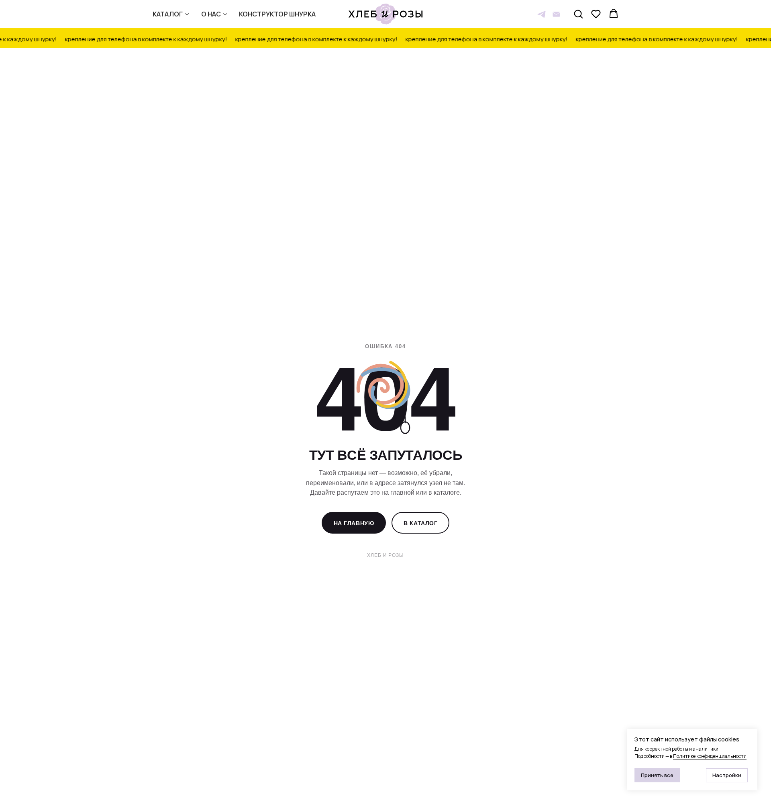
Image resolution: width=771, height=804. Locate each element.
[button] (578, 13)
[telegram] (541, 14)
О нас (211, 14)
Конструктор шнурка (277, 14)
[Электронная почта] (556, 14)
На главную (354, 523)
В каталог (420, 523)
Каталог (168, 14)
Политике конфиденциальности (710, 756)
